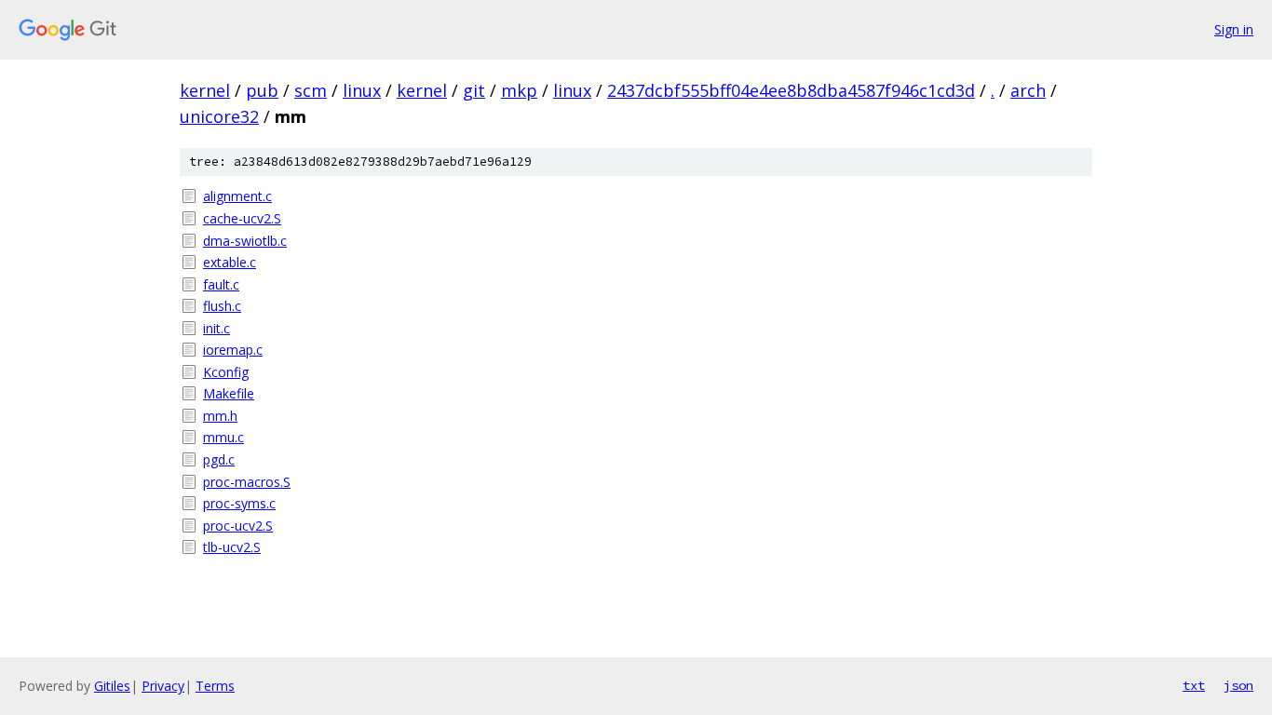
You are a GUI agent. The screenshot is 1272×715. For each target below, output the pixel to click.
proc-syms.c (239, 503)
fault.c (221, 284)
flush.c (222, 306)
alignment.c (237, 196)
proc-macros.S (247, 482)
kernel (205, 90)
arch (1028, 90)
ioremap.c (233, 349)
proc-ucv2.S (238, 525)
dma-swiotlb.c (245, 241)
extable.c (229, 262)
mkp (519, 90)
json (1238, 685)
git (474, 90)
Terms (215, 686)
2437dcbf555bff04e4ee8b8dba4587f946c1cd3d (791, 90)
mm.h (220, 416)
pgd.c (219, 459)
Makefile (228, 393)
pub (262, 90)
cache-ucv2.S (242, 218)
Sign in (1233, 29)
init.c (216, 328)
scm (310, 90)
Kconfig (226, 372)
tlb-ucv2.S (232, 547)
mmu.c (223, 437)
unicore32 (219, 116)
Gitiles (112, 686)
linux (362, 90)
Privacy (163, 686)
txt (1194, 685)
